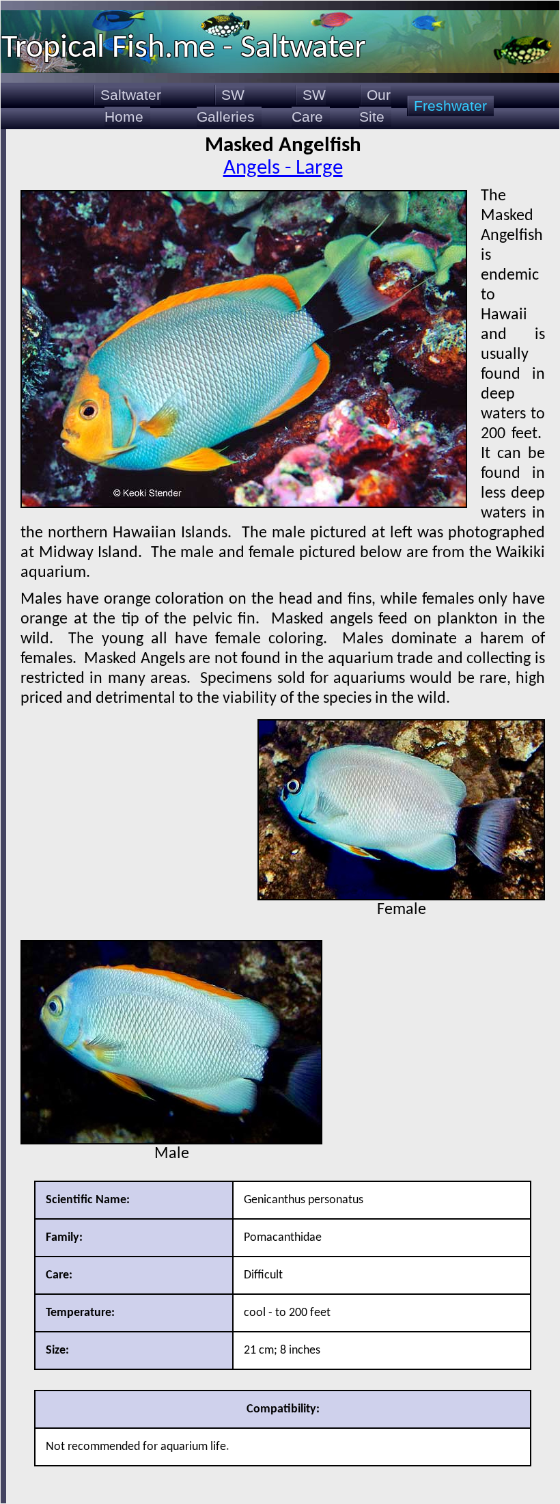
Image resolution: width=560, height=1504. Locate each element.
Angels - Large (283, 168)
